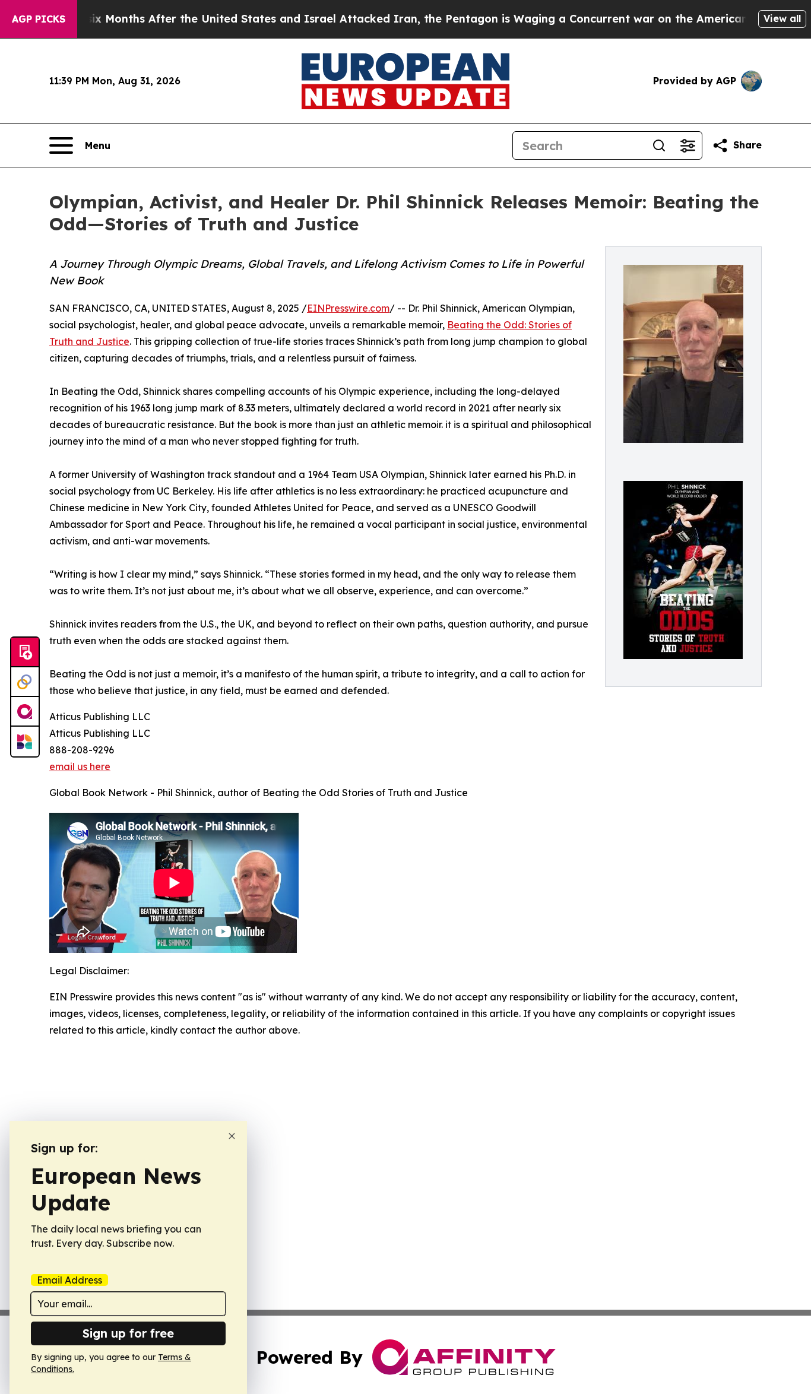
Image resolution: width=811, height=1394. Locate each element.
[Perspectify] (25, 682)
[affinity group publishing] (25, 712)
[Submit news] (25, 652)
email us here (79, 766)
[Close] (231, 1136)
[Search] (659, 145)
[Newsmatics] (25, 741)
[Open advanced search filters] (687, 145)
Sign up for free (128, 1333)
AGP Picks (38, 19)
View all (782, 18)
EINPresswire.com (348, 308)
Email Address (69, 1280)
